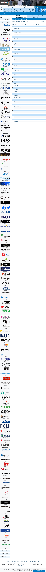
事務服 (13, 21)
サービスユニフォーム (35, 21)
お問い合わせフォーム (23, 565)
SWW (15, 101)
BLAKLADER (17, 49)
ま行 (33, 24)
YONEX (16, 121)
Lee (15, 79)
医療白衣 (18, 21)
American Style (17, 44)
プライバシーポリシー (34, 561)
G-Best (15, 74)
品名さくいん (28, 19)
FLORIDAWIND (17, 70)
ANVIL (15, 43)
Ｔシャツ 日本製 (17, 107)
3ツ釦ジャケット (18, 34)
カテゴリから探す (6, 19)
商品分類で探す (36, 17)
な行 (28, 24)
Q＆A (27, 561)
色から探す (4, 556)
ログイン (17, 15)
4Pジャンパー (17, 38)
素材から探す (5, 550)
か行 (19, 24)
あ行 (16, 24)
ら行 (39, 24)
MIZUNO (16, 85)
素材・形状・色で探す (39, 15)
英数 (13, 24)
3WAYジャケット (18, 32)
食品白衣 (28, 21)
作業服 (42, 21)
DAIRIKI (16, 59)
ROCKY (16, 95)
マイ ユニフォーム (17, 6)
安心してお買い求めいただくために (16, 563)
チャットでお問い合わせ (39, 570)
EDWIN (15, 65)
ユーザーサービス (26, 7)
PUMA (15, 91)
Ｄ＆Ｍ (15, 58)
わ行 (42, 24)
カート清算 (38, 7)
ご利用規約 (34, 563)
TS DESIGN (16, 106)
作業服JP (22, 19)
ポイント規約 (28, 563)
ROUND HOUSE (18, 97)
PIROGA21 (16, 89)
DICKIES (16, 61)
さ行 (22, 24)
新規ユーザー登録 (20, 17)
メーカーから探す (6, 22)
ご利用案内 (22, 561)
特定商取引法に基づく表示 (13, 561)
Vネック (16, 116)
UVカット (16, 112)
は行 (31, 24)
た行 (25, 24)
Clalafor (16, 53)
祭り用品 (23, 21)
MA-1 (15, 83)
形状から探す (5, 553)
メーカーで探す (31, 15)
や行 (36, 24)
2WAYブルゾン (17, 28)
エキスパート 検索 (5, 6)
